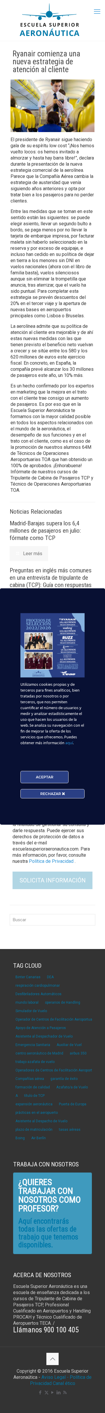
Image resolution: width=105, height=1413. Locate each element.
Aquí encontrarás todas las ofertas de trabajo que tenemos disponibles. (48, 1233)
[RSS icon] (65, 1392)
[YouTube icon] (52, 1392)
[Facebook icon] (40, 1392)
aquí (69, 743)
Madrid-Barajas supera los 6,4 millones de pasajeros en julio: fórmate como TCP (45, 530)
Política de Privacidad (52, 861)
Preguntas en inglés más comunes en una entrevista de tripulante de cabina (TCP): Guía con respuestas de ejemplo (51, 581)
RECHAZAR (51, 794)
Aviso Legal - (55, 1377)
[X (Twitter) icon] (46, 1392)
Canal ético (64, 1383)
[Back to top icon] (52, 1359)
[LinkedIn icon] (59, 1392)
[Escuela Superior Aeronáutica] (52, 20)
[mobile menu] (97, 12)
